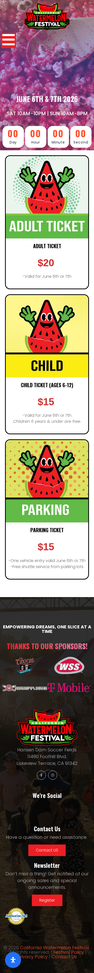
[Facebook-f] (41, 775)
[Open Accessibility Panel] (13, 960)
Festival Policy (68, 952)
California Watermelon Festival (54, 947)
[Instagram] (52, 775)
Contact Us (64, 956)
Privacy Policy (32, 956)
